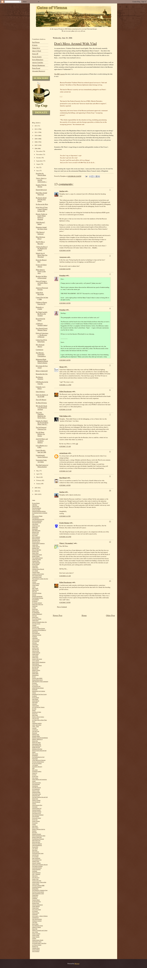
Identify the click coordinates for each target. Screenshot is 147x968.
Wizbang (34, 938)
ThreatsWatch (35, 895)
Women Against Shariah (37, 940)
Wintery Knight (35, 936)
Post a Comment (62, 607)
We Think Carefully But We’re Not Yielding (41, 314)
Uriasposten (35, 914)
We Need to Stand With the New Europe (41, 199)
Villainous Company (37, 920)
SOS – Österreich (36, 874)
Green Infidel (35, 655)
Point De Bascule (36, 802)
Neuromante (35, 758)
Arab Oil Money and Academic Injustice (42, 440)
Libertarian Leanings (37, 723)
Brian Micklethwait (36, 745)
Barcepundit (35, 529)
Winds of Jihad (35, 935)
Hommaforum (35, 675)
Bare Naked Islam (36, 530)
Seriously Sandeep (36, 863)
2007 (36, 145)
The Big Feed (35, 533)
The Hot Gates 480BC (37, 678)
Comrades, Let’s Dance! (40, 387)
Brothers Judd (35, 551)
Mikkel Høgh (35, 673)
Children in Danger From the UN (41, 303)
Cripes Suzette (35, 585)
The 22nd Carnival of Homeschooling (42, 466)
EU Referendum (36, 612)
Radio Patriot (35, 827)
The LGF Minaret (41, 400)
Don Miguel (63, 478)
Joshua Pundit (35, 705)
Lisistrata (34, 728)
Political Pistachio (36, 810)
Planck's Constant (36, 800)
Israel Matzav (35, 699)
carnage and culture (36, 559)
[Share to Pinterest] (99, 176)
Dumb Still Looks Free (37, 604)
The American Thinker (37, 516)
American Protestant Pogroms (42, 288)
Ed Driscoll (34, 601)
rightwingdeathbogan (37, 845)
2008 (36, 142)
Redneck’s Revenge (36, 834)
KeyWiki (34, 708)
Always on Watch (36, 509)
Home (84, 615)
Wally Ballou (63, 416)
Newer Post (57, 615)
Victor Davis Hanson (37, 665)
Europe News (35, 617)
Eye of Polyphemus (36, 618)
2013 (36, 126)
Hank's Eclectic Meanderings (38, 662)
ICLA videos (35, 684)
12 (110, 541)
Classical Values (36, 572)
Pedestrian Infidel (36, 792)
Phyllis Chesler (35, 564)
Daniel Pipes (35, 798)
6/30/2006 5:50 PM (64, 602)
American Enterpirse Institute (39, 511)
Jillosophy (34, 704)
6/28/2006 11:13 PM (65, 385)
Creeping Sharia (36, 583)
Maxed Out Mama (36, 742)
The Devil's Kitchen (36, 593)
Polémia (34, 803)
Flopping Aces (35, 627)
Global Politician (36, 652)
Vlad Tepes (34, 922)
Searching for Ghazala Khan (41, 174)
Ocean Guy (34, 773)
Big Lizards (35, 535)
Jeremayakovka (35, 700)
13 (110, 581)
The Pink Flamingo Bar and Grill (40, 797)
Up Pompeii (35, 911)
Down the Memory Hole (41, 261)
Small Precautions (36, 869)
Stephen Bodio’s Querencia (38, 543)
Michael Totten (35, 903)
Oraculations (35, 786)
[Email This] (90, 176)
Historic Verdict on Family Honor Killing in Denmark (41, 216)
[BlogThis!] (92, 176)
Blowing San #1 (36, 541)
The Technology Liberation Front (39, 890)
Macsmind (34, 733)
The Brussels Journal (37, 554)
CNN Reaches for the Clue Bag (42, 383)
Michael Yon (35, 946)
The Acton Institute (36, 508)
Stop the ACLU (35, 877)
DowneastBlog (35, 599)
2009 (36, 139)
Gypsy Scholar (35, 660)
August (38, 164)
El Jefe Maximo (64, 523)
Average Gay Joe (36, 525)
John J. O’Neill (36, 51)
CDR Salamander (36, 562)
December (39, 151)
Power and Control (36, 818)
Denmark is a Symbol (40, 308)
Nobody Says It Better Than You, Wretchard (42, 255)
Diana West (34, 928)
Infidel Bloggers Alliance (38, 688)
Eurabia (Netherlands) (37, 614)
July (37, 167)
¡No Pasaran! (35, 765)
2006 (36, 148)
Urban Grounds (35, 912)
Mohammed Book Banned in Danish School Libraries (42, 361)
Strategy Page (35, 879)
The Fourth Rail (36, 633)
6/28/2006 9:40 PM (64, 360)
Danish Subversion (41, 190)
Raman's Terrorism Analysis (38, 829)
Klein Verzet (35, 715)
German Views (35, 647)
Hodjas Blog (35, 671)
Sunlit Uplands (35, 883)
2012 (36, 129)
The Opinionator (36, 784)
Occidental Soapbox (36, 771)
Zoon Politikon (35, 951)
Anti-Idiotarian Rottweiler (38, 519)
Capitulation (39, 350)
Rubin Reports (35, 851)
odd (77, 444)
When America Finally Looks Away (41, 271)
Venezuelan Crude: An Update (41, 461)
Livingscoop (35, 729)
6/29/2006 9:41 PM (64, 516)
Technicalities (35, 888)
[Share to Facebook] (97, 176)
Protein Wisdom (36, 821)
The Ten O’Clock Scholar (38, 892)
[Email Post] (86, 176)
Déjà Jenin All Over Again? (42, 367)
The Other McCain (36, 787)
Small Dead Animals (37, 867)
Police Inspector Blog (37, 805)
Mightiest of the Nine (37, 749)
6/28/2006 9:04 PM (64, 269)
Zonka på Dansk (36, 949)
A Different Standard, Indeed (41, 324)
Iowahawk (34, 696)
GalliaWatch (35, 638)
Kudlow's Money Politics (38, 716)
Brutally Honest (36, 556)
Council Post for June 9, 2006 (42, 298)
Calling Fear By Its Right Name (41, 341)
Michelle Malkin (36, 736)
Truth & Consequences (37, 904)
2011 (36, 132)
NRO (33, 768)
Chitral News (35, 567)
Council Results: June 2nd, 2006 (41, 451)
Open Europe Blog (36, 782)
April (38, 474)
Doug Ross (34, 850)
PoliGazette (34, 806)
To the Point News (36, 901)
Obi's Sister (35, 769)
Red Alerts (34, 832)
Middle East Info (36, 747)
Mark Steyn (35, 875)
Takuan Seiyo (36, 48)
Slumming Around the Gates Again (41, 228)
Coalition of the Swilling (38, 574)
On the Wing (35, 776)
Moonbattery (35, 755)
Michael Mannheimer (38, 65)
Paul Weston (36, 42)
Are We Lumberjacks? (37, 521)
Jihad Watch (35, 702)
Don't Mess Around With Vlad (75, 43)
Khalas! (34, 710)
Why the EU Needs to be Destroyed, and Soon (41, 407)
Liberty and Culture (36, 724)
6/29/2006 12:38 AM (65, 409)
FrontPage (34, 636)
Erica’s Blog (35, 609)
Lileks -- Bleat (35, 726)
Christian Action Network (38, 569)
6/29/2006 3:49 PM (64, 485)
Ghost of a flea (35, 651)
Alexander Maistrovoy (38, 71)
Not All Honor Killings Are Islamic (40, 434)
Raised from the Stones (40, 319)
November (39, 154)
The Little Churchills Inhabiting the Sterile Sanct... (41, 415)
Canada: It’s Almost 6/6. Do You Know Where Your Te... (42, 422)
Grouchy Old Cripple (37, 659)
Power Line (34, 819)
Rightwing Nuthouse (37, 843)
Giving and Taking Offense (41, 265)
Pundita (34, 824)
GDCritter (34, 643)
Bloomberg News (36, 540)
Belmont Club (35, 532)
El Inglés (34, 45)
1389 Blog (34, 504)
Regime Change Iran (37, 837)
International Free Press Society (39, 694)
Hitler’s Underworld (42, 371)
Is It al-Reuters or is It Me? (41, 446)
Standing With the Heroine (41, 186)
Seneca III (35, 54)
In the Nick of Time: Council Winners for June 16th (42, 209)
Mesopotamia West (36, 744)
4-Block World (35, 506)
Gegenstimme (35, 644)
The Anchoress (35, 517)
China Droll (35, 565)
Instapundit (34, 689)
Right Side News (36, 842)
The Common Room (37, 575)
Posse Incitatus (35, 816)
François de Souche (36, 635)
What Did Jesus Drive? (40, 238)
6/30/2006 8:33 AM (65, 576)
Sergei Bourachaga (37, 60)
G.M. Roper (35, 848)
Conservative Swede (36, 577)
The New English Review (38, 761)
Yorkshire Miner (36, 948)
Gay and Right (35, 641)
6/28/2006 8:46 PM (64, 250)
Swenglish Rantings (36, 887)
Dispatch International (37, 596)
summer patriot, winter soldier (39, 882)
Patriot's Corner (35, 790)
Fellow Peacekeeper (65, 391)
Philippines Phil (36, 795)
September (39, 161)
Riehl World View (36, 840)
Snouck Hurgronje (36, 872)
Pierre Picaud (36, 68)
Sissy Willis (35, 932)
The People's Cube (36, 794)
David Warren (35, 924)
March (38, 477)
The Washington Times (37, 925)
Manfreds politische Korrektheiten (40, 737)
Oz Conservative (36, 789)
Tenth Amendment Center (38, 893)
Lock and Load (35, 731)
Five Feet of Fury (36, 623)
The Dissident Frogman (37, 598)
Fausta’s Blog (35, 620)
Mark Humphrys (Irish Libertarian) (40, 681)
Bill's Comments (36, 537)
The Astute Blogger (36, 522)
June (37, 171)
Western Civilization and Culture (39, 930)
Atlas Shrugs (35, 524)
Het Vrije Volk (35, 667)
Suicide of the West (36, 880)
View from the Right (37, 919)
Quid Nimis (35, 826)
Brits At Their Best (36, 549)
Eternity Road (35, 610)
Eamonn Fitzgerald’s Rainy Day (39, 622)
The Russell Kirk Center (37, 853)
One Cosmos (35, 777)
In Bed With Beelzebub (40, 293)
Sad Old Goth (35, 855)
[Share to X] (94, 176)
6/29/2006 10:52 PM (65, 537)
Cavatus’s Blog (35, 561)
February (39, 480)
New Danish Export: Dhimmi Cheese (42, 329)
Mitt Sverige (35, 753)
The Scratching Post (36, 859)
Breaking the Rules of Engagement (41, 277)
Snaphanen (34, 871)
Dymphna (62, 275)
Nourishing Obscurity (37, 766)
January (38, 484)
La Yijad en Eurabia (36, 945)
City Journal (35, 570)
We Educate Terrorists (39, 378)
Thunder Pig (35, 896)
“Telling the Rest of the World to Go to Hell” (41, 248)
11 (110, 521)
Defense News (35, 590)
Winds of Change (36, 933)
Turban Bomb (35, 908)
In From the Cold (36, 686)
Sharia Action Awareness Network (40, 864)
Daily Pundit (35, 588)
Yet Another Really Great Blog (39, 943)
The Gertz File (35, 649)
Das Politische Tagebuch (37, 814)
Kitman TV (34, 713)
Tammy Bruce (35, 553)
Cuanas (33, 586)
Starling (61, 191)
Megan (61, 367)
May (37, 471)
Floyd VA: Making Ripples (38, 628)
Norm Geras (35, 646)
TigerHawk (34, 898)
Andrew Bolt (35, 545)
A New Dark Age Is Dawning (38, 760)
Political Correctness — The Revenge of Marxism (42, 335)
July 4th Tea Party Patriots (38, 707)
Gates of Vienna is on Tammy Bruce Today (42, 283)
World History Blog (36, 941)
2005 (36, 488)
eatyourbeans (63, 453)
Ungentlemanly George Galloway (42, 456)
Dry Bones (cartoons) (37, 602)
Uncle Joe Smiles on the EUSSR (42, 395)
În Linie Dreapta (36, 503)
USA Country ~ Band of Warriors (40, 916)
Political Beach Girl (36, 808)
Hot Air (34, 676)
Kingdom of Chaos (36, 712)
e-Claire (34, 607)
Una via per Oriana (36, 909)
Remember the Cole (42, 374)
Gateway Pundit (36, 639)
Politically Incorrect (36, 811)
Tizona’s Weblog (36, 900)
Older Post (110, 615)
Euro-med (34, 615)
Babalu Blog (35, 527)
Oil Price (34, 774)
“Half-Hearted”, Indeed (40, 223)
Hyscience (34, 683)
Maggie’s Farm (35, 734)
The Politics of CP (36, 813)
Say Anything (35, 856)
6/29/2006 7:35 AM (65, 446)
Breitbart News (35, 548)
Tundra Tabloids (36, 906)
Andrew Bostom (36, 546)
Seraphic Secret (35, 861)
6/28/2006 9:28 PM (64, 303)
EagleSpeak (34, 606)
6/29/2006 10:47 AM (65, 471)
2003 (36, 494)
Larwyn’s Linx (35, 718)
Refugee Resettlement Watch (38, 835)
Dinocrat (34, 594)
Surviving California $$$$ (38, 885)
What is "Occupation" (66, 543)
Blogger (77, 963)
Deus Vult (34, 591)
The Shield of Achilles (37, 866)
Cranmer (34, 582)
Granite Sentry (35, 654)
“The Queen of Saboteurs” (40, 233)
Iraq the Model (35, 697)
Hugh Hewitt (35, 668)
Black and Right (36, 538)
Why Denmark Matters (40, 345)
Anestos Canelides (37, 62)
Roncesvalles (35, 847)
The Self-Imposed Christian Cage (41, 428)
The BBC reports (59, 74)
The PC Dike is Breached (40, 242)
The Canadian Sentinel (37, 557)
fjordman (34, 625)
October (38, 158)
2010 (36, 136)
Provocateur (35, 822)
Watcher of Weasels (36, 927)
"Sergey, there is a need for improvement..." (41, 180)
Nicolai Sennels (37, 57)
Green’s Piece (35, 657)
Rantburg (34, 830)
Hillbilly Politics (36, 670)
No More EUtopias (41, 403)
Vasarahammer (35, 917)
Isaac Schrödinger (36, 858)
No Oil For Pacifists (37, 763)
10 (110, 490)
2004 (36, 491)
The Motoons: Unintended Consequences (41, 354)
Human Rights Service (37, 680)
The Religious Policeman (38, 839)
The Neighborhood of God (38, 757)
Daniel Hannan (35, 663)
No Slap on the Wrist (42, 204)
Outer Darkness (40, 392)
